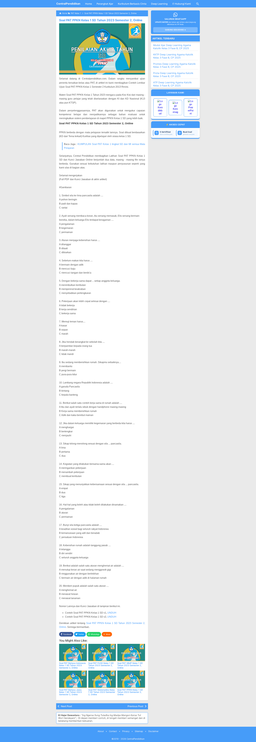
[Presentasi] (190, 107)
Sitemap (139, 731)
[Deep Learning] (160, 107)
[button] (107, 634)
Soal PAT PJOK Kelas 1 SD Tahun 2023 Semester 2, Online (101, 665)
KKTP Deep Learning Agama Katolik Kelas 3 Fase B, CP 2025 (173, 56)
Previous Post (135, 706)
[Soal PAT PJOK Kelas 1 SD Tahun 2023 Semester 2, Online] (102, 652)
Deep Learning (159, 3)
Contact (113, 731)
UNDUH (111, 612)
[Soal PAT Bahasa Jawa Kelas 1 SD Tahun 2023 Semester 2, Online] (73, 679)
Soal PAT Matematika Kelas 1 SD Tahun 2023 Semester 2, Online (101, 692)
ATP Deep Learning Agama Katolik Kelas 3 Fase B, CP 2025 (172, 84)
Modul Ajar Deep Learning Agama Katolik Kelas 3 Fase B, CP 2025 (172, 47)
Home (88, 3)
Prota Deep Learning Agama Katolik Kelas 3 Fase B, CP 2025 (173, 75)
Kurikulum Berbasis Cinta (132, 3)
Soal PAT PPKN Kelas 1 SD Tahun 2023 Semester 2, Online (100, 20)
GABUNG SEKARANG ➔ (175, 30)
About (101, 731)
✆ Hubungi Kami (181, 3)
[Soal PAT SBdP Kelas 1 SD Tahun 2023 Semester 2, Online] (131, 652)
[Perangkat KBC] (175, 107)
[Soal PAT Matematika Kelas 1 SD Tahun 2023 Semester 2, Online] (102, 679)
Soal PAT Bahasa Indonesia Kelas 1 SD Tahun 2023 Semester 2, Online (72, 665)
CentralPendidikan (68, 3)
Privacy (125, 731)
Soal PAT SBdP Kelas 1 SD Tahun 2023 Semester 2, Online (130, 665)
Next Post (66, 706)
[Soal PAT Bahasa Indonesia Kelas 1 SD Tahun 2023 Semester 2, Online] (73, 652)
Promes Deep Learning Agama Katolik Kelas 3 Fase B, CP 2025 (174, 65)
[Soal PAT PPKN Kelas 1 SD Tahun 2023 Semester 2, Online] (131, 679)
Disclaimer (153, 731)
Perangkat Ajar (105, 3)
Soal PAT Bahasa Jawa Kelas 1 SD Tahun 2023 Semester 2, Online (70, 692)
